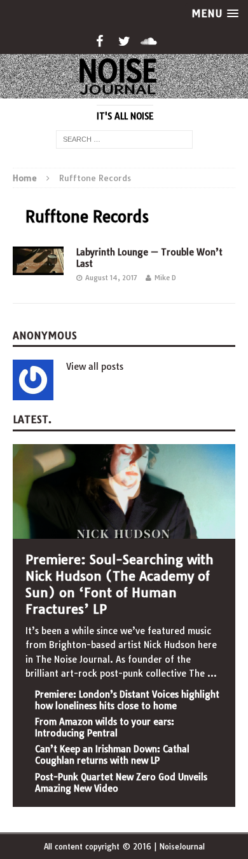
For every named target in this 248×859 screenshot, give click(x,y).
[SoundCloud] (149, 41)
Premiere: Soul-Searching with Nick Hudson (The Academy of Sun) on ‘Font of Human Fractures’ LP (119, 584)
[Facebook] (99, 41)
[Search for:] (124, 138)
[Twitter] (124, 41)
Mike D (165, 277)
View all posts (94, 366)
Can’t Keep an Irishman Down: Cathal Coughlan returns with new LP (112, 754)
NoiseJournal (182, 846)
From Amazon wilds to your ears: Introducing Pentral (104, 727)
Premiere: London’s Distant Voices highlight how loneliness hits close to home (127, 700)
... (212, 673)
